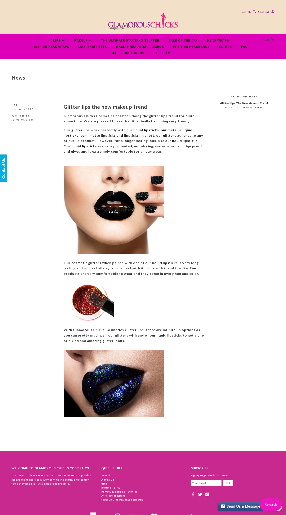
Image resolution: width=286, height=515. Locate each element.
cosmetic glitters (86, 263)
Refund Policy (110, 487)
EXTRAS (225, 47)
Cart (266, 39)
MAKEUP (81, 40)
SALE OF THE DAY (183, 40)
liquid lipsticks (165, 263)
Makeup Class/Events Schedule (122, 499)
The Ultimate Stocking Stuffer (130, 40)
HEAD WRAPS (218, 40)
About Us (107, 479)
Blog (104, 483)
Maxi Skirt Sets (92, 47)
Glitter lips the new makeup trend (105, 107)
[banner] (143, 23)
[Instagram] (207, 494)
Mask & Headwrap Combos (140, 47)
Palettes (161, 53)
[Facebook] (193, 494)
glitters (170, 135)
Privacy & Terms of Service (119, 491)
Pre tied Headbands (191, 47)
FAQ (244, 47)
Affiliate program (113, 495)
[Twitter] (200, 494)
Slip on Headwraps (51, 47)
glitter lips (81, 130)
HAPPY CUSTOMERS (128, 53)
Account (263, 11)
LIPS (57, 40)
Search (246, 11)
